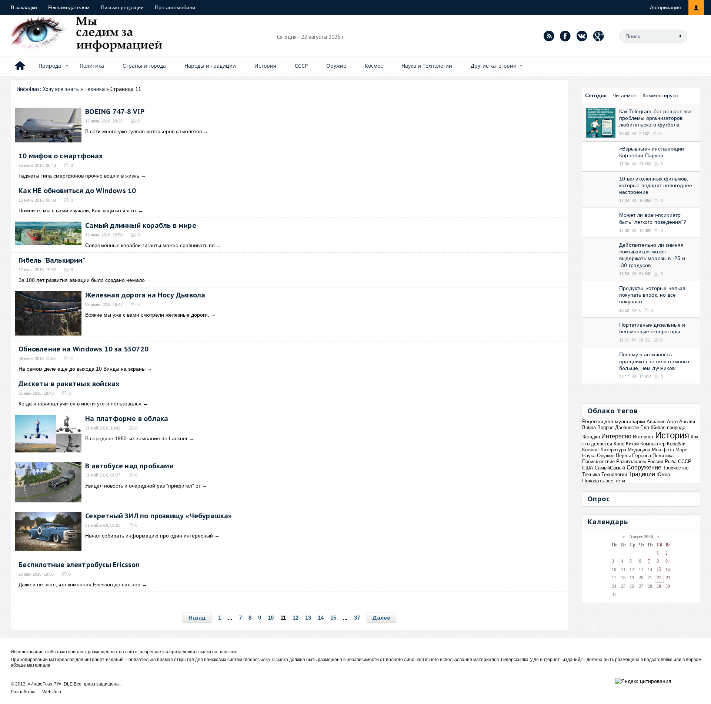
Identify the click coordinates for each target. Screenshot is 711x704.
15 (333, 617)
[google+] (598, 35)
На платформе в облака (126, 418)
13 (308, 617)
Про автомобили (175, 7)
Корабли (676, 444)
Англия (687, 421)
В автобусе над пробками (129, 466)
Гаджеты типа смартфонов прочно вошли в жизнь (79, 176)
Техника (591, 474)
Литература (613, 449)
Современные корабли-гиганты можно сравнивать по (150, 245)
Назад (197, 617)
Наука (588, 455)
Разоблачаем (631, 461)
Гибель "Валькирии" (52, 260)
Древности (627, 427)
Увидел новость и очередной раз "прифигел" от (143, 486)
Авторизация (665, 7)
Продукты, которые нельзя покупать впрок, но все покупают (652, 294)
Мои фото (663, 449)
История (265, 65)
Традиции (641, 474)
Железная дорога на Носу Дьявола (145, 295)
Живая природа (668, 427)
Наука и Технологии (426, 65)
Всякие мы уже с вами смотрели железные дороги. (147, 315)
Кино (619, 444)
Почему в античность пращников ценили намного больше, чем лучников (654, 361)
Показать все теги (603, 481)
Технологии (614, 474)
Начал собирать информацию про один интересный (149, 536)
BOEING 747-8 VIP (114, 111)
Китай (632, 444)
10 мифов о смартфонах (61, 156)
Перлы (623, 455)
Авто (672, 421)
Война (589, 427)
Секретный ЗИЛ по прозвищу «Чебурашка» (158, 516)
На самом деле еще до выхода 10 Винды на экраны (82, 369)
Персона (641, 455)
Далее (381, 617)
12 (295, 617)
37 (357, 617)
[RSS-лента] (548, 35)
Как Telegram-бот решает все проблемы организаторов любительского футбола (655, 118)
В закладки (24, 7)
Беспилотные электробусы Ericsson (79, 564)
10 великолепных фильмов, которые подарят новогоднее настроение (655, 185)
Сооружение (644, 467)
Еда (644, 427)
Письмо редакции (122, 7)
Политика (92, 65)
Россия (655, 461)
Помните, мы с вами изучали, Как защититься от (77, 210)
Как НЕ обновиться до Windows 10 (77, 190)
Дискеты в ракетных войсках (69, 384)
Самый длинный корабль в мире (140, 225)
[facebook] (565, 35)
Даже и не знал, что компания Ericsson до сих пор (79, 584)
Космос (374, 65)
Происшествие (598, 461)
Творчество (675, 468)
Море (681, 449)
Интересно (616, 436)
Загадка (591, 436)
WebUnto (51, 691)
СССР (301, 65)
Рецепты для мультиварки (613, 421)
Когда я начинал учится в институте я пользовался (80, 404)
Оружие (336, 65)
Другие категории (494, 65)
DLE (68, 684)
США (587, 468)
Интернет (643, 436)
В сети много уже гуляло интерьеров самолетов (143, 131)
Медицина (639, 449)
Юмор (663, 474)
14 (321, 617)
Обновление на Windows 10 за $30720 (83, 349)
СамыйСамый (610, 468)
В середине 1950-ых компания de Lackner (136, 438)
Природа (50, 65)
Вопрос (605, 427)
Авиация (656, 421)
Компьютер (652, 444)
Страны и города (144, 65)
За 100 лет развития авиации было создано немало (82, 280)
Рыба (671, 461)
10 (271, 617)
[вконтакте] (582, 35)
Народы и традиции (210, 65)
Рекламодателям (69, 7)
